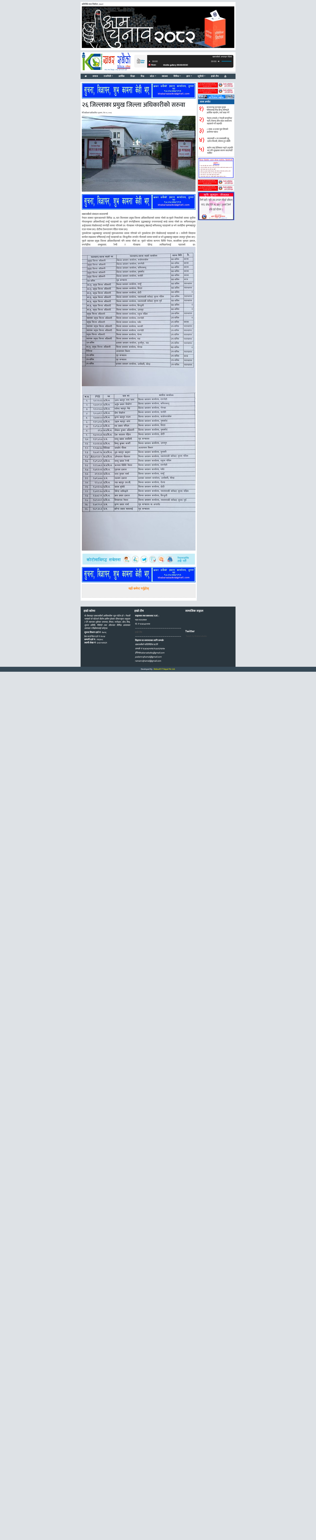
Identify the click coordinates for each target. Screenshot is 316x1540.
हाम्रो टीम (138, 632)
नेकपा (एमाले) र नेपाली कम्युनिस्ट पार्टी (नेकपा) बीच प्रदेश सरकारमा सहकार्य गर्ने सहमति (219, 120)
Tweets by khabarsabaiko (196, 636)
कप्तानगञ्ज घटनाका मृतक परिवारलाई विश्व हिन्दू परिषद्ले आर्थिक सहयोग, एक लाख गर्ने (218, 110)
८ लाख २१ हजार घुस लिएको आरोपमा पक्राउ (217, 130)
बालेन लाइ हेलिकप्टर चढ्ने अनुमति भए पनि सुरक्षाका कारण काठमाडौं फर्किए (220, 150)
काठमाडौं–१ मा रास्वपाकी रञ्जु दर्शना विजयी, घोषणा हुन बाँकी (218, 140)
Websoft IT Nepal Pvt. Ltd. (164, 669)
